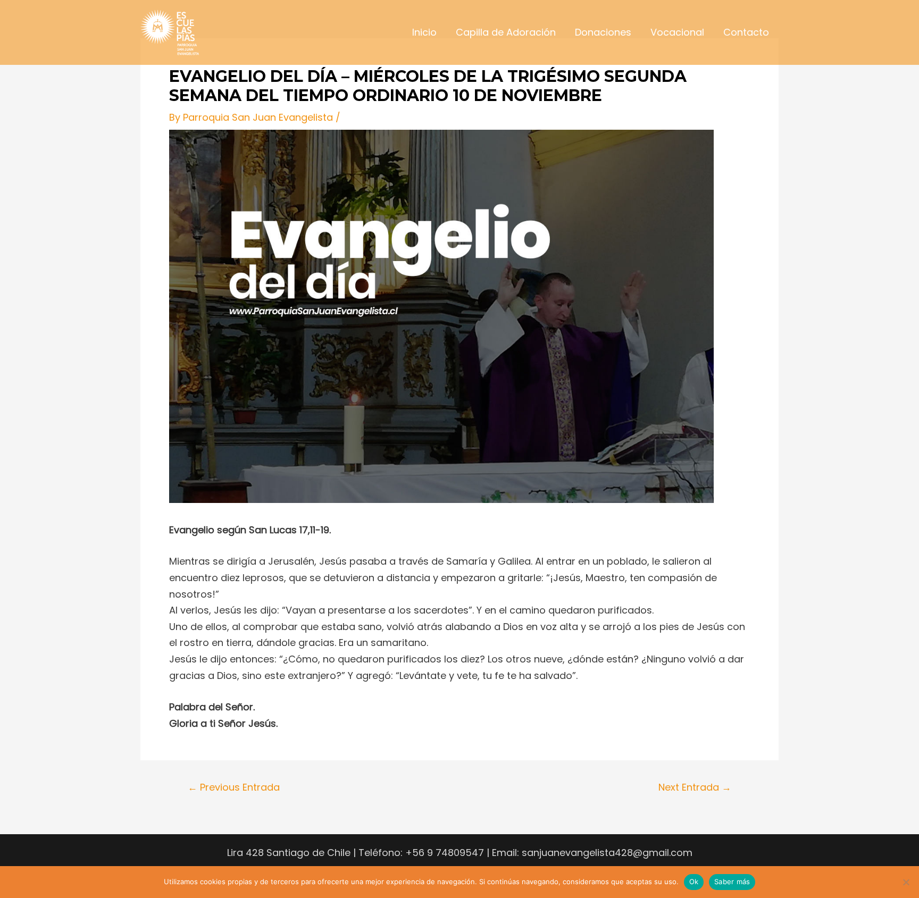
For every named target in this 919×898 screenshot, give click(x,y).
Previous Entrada (234, 787)
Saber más (732, 881)
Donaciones (603, 32)
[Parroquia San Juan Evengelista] (169, 31)
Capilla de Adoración (506, 32)
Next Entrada (694, 787)
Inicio (424, 32)
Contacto (746, 32)
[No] (905, 882)
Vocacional (677, 32)
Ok (694, 881)
